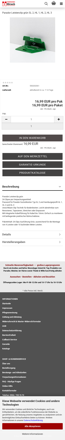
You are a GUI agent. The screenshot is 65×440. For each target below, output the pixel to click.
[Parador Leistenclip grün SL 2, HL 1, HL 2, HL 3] (32, 40)
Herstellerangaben (13, 242)
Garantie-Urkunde (32, 164)
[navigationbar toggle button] (61, 4)
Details (6, 234)
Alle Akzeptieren (33, 426)
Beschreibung (10, 186)
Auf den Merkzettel (32, 156)
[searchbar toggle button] (46, 4)
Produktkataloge (32, 172)
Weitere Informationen (32, 434)
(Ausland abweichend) (38, 93)
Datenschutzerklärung (33, 420)
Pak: (4, 114)
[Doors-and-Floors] (7, 4)
